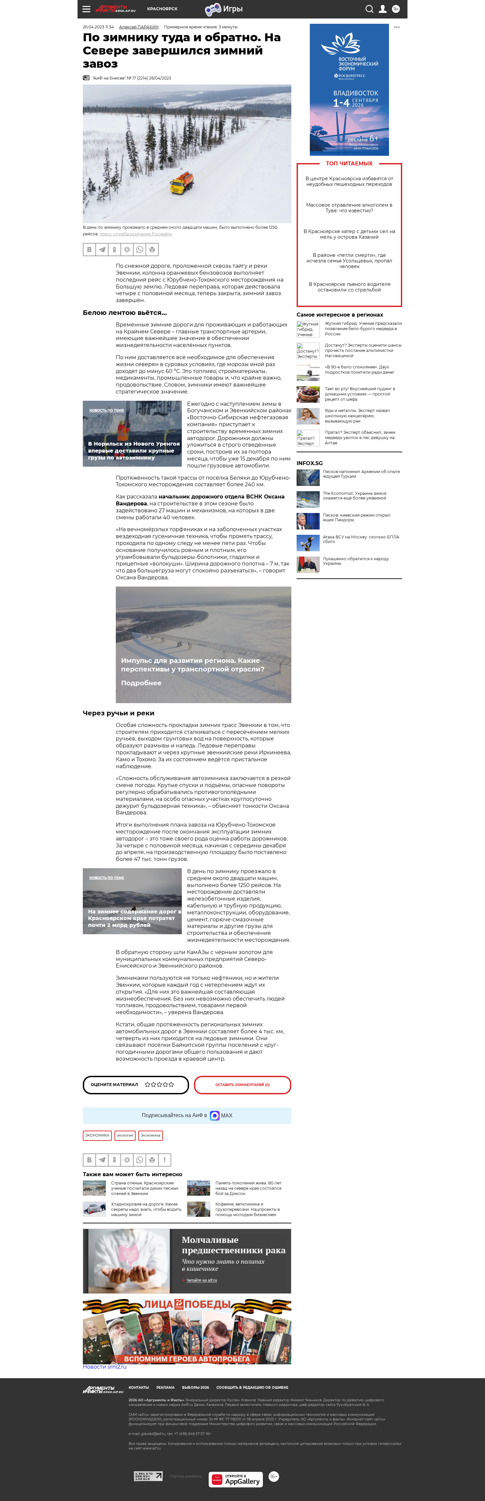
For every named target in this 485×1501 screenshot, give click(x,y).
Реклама (165, 1387)
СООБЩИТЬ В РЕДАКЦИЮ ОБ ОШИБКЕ (252, 1387)
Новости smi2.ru (105, 1367)
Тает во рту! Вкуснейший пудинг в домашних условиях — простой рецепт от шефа (360, 394)
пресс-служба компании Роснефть (136, 233)
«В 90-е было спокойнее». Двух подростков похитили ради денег (360, 369)
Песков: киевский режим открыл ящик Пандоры (357, 517)
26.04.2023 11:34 (98, 26)
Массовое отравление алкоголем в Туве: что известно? (349, 208)
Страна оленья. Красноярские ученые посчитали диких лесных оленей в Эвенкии (144, 1188)
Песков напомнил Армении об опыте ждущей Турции (361, 474)
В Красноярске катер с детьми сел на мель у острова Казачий (349, 234)
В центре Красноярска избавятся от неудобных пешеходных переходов (349, 181)
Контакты (139, 1387)
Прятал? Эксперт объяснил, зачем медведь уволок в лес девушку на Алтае (360, 437)
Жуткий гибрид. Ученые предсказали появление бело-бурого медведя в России (363, 328)
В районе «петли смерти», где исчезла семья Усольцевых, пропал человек (349, 261)
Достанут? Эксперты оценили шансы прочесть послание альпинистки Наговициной (363, 350)
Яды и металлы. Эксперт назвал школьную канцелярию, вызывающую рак (357, 416)
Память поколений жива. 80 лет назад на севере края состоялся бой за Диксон (248, 1188)
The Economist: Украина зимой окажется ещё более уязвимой (354, 495)
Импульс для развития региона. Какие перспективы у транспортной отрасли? (193, 665)
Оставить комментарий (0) (242, 1085)
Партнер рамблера (185, 1476)
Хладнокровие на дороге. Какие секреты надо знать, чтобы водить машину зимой (146, 1209)
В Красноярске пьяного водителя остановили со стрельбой (349, 287)
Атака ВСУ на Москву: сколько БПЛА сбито (361, 539)
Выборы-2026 (195, 1387)
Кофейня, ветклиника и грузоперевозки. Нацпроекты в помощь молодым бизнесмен (247, 1209)
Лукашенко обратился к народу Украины (356, 561)
